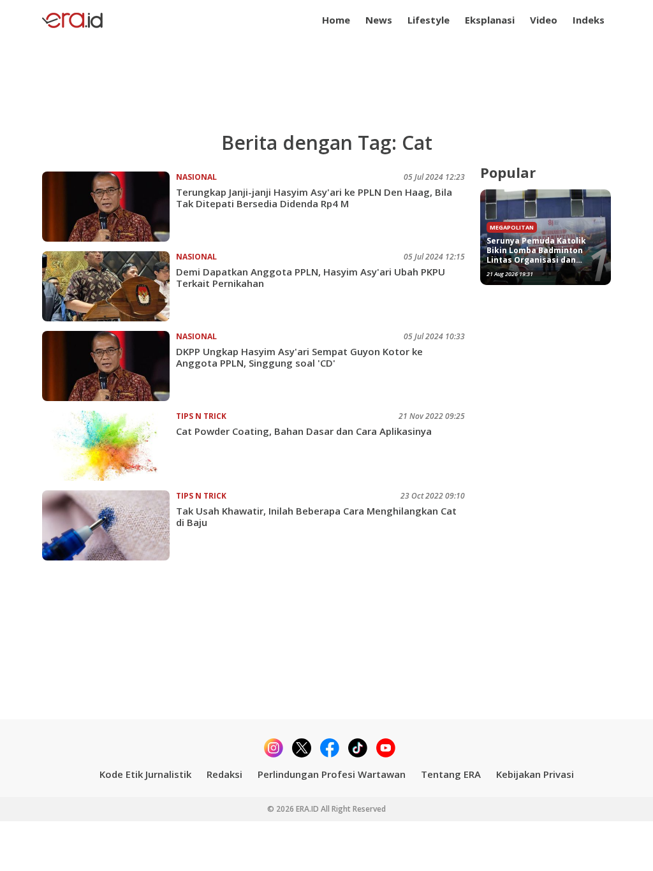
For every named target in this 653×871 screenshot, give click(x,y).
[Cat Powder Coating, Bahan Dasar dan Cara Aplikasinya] (109, 446)
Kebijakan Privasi (535, 774)
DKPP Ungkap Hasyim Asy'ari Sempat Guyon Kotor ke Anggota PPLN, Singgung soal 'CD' (299, 357)
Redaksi (224, 774)
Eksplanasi (490, 19)
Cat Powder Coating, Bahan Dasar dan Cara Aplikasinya (304, 431)
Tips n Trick (201, 416)
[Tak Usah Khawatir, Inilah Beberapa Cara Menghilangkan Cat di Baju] (109, 525)
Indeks (589, 19)
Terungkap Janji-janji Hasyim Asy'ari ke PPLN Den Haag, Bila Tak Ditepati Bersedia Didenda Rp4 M (314, 197)
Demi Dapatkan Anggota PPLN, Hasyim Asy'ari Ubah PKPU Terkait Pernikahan (310, 277)
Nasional (196, 177)
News (378, 19)
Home (336, 19)
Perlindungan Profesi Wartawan (332, 774)
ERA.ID (308, 808)
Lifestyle (428, 19)
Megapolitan (512, 227)
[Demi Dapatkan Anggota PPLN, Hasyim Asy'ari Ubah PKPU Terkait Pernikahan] (109, 286)
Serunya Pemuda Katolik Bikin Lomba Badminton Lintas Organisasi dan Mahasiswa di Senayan (536, 250)
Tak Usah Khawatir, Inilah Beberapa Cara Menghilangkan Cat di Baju (316, 516)
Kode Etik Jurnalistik (145, 774)
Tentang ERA (451, 774)
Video (543, 19)
